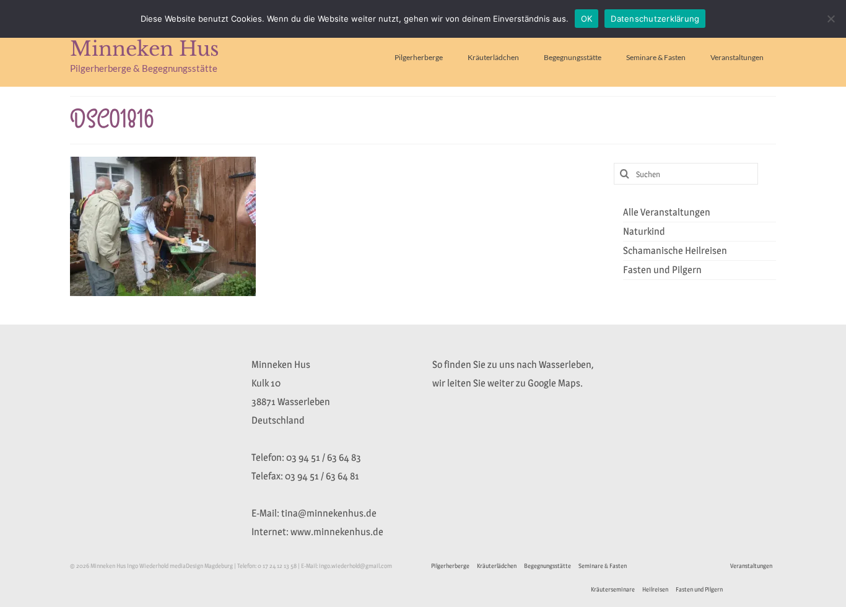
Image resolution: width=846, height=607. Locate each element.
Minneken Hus (144, 49)
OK (587, 19)
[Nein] (830, 18)
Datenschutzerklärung (655, 19)
